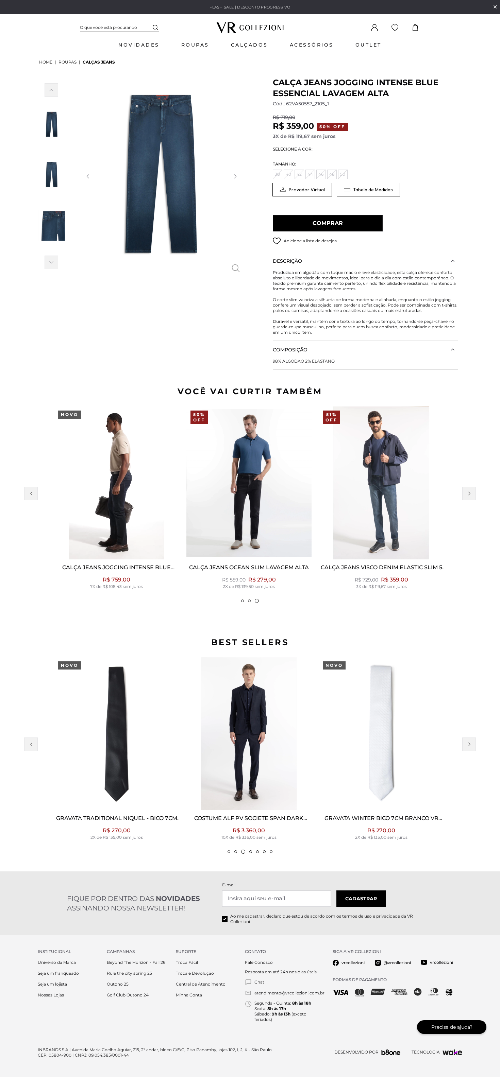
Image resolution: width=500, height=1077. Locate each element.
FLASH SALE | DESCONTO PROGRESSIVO (250, 7)
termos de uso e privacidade (371, 916)
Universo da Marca (57, 962)
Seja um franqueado (58, 973)
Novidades (139, 45)
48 (332, 174)
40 (288, 174)
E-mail (228, 884)
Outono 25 (118, 984)
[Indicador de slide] (242, 601)
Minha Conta (189, 994)
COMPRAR (328, 223)
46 (320, 174)
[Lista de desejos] (394, 27)
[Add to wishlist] (277, 241)
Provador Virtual (307, 190)
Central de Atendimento (201, 984)
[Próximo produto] (469, 493)
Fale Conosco (259, 962)
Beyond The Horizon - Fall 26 (136, 962)
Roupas (195, 45)
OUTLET (368, 45)
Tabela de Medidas (373, 190)
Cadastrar (361, 899)
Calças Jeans (99, 62)
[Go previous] (87, 176)
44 (310, 174)
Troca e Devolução (195, 973)
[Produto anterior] (31, 493)
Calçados (249, 45)
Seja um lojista (52, 984)
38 (277, 174)
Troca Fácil (187, 962)
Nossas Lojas (51, 994)
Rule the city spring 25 (129, 973)
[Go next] (235, 176)
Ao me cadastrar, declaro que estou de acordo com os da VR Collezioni (321, 919)
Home (45, 62)
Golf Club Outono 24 (128, 994)
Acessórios (312, 45)
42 (299, 174)
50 (342, 174)
